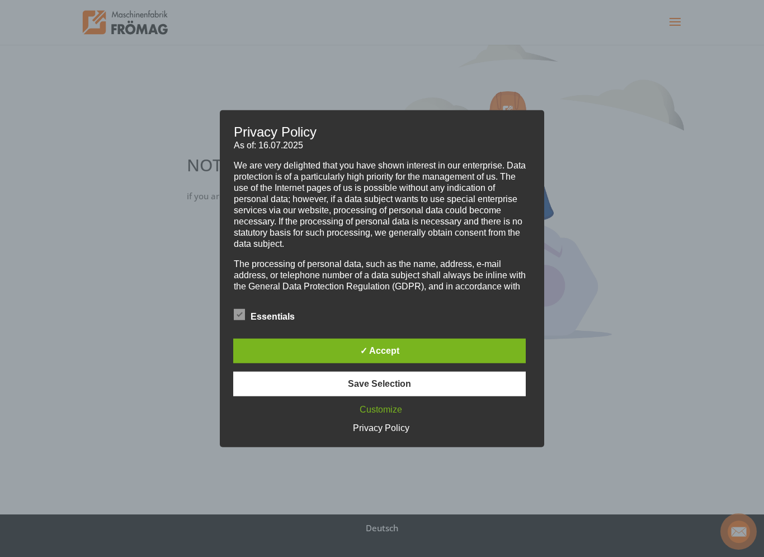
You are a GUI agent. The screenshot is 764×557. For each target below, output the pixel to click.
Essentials (273, 316)
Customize (381, 409)
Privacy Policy (381, 428)
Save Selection (379, 384)
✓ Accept (379, 350)
